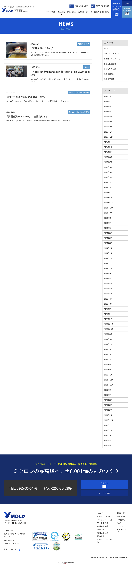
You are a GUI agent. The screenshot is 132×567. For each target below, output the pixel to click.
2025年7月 (108, 162)
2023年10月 (109, 268)
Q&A (127, 3)
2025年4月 (108, 177)
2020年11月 (109, 425)
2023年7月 (108, 283)
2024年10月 (109, 207)
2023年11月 (109, 263)
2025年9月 (108, 152)
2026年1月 (108, 132)
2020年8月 (108, 440)
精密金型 (101, 529)
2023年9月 (108, 273)
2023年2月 (108, 309)
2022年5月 (108, 354)
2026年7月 (108, 101)
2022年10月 (109, 329)
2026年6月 (108, 106)
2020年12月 (109, 420)
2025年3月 (108, 182)
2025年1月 (108, 192)
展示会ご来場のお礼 (112, 58)
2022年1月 (108, 374)
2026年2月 (108, 126)
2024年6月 (108, 228)
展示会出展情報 (82, 92)
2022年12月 (109, 319)
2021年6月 (108, 400)
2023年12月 (109, 258)
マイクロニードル (104, 519)
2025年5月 (108, 172)
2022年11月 (109, 324)
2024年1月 (108, 253)
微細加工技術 (102, 526)
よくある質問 (104, 493)
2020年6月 (108, 445)
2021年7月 (108, 395)
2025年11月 (109, 142)
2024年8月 (108, 218)
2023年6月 (108, 288)
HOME (100, 513)
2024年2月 (108, 248)
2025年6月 (108, 167)
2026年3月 (108, 121)
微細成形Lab (71, 12)
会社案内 (97, 12)
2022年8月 (108, 339)
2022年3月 (108, 364)
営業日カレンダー (11, 549)
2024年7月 (108, 223)
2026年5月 (108, 111)
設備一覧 (89, 12)
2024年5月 (108, 233)
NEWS (120, 526)
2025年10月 (109, 147)
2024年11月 (109, 202)
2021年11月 (109, 384)
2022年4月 (108, 359)
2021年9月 (108, 390)
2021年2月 (108, 410)
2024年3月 (108, 243)
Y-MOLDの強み (51, 12)
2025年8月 (108, 157)
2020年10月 (109, 430)
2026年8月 (108, 96)
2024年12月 (109, 197)
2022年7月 (108, 344)
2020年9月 (108, 435)
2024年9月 (108, 212)
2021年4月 (108, 405)
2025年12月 (109, 137)
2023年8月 (108, 278)
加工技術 (61, 12)
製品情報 (81, 12)
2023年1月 (108, 314)
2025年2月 (108, 187)
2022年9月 (108, 334)
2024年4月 (108, 238)
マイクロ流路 (102, 523)
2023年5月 (108, 293)
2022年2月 (108, 369)
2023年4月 (108, 299)
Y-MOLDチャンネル (111, 53)
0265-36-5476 (81, 6)
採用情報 (105, 12)
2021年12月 (109, 379)
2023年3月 (108, 304)
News (86, 67)
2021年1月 (108, 415)
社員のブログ (83, 44)
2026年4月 (108, 116)
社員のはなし (109, 74)
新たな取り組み (110, 68)
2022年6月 (108, 349)
